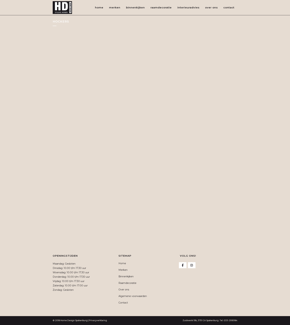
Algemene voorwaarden (132, 296)
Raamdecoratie (127, 283)
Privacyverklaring (98, 320)
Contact (123, 302)
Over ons (123, 289)
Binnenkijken (126, 276)
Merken (123, 269)
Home (122, 263)
